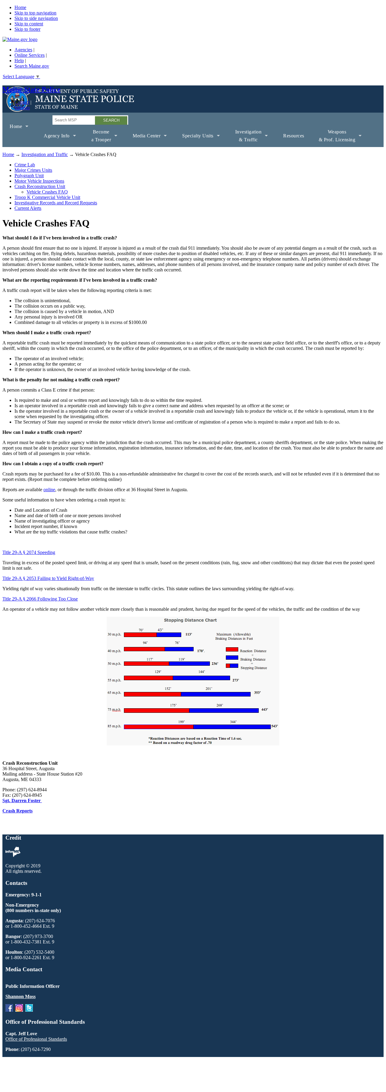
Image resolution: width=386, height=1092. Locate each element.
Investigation (245, 138)
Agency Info (53, 140)
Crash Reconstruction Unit (39, 186)
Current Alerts (27, 208)
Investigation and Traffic (44, 154)
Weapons (334, 138)
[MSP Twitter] (29, 1010)
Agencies (23, 49)
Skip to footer (27, 29)
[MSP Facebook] (9, 1010)
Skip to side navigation (36, 18)
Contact (21, 102)
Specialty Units (194, 140)
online (49, 489)
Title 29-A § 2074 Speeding (28, 552)
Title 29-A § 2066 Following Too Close (40, 598)
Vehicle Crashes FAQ (47, 191)
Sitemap (22, 107)
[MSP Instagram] (19, 1010)
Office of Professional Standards (36, 1039)
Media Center (142, 140)
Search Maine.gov (31, 66)
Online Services (29, 55)
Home (20, 7)
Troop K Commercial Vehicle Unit (47, 197)
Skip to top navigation (35, 12)
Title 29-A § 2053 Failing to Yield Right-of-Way (48, 578)
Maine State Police (31, 89)
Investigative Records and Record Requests (55, 202)
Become (97, 138)
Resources (293, 135)
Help (19, 60)
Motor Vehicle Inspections (39, 181)
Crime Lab (24, 164)
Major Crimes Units (33, 170)
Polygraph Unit (29, 175)
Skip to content (28, 23)
